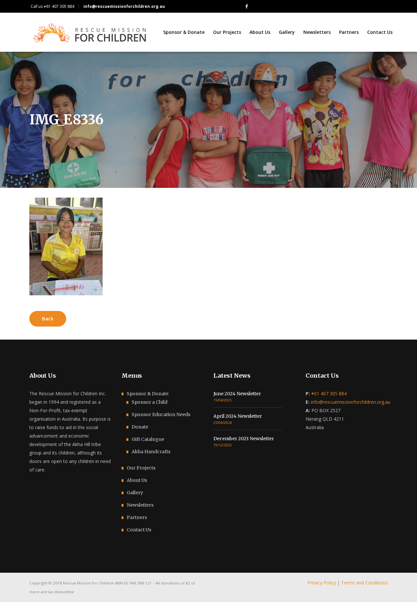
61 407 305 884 (59, 6)
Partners (137, 517)
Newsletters (140, 505)
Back (47, 318)
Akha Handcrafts (151, 452)
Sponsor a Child (149, 402)
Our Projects (141, 468)
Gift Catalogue (148, 439)
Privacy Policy (321, 583)
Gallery (135, 493)
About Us (137, 480)
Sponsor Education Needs (161, 414)
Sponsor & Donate (147, 394)
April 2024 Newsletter (237, 416)
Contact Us (139, 530)
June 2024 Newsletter (237, 394)
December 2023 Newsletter (243, 438)
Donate (140, 427)
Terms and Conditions (364, 583)
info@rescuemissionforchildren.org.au (350, 402)
